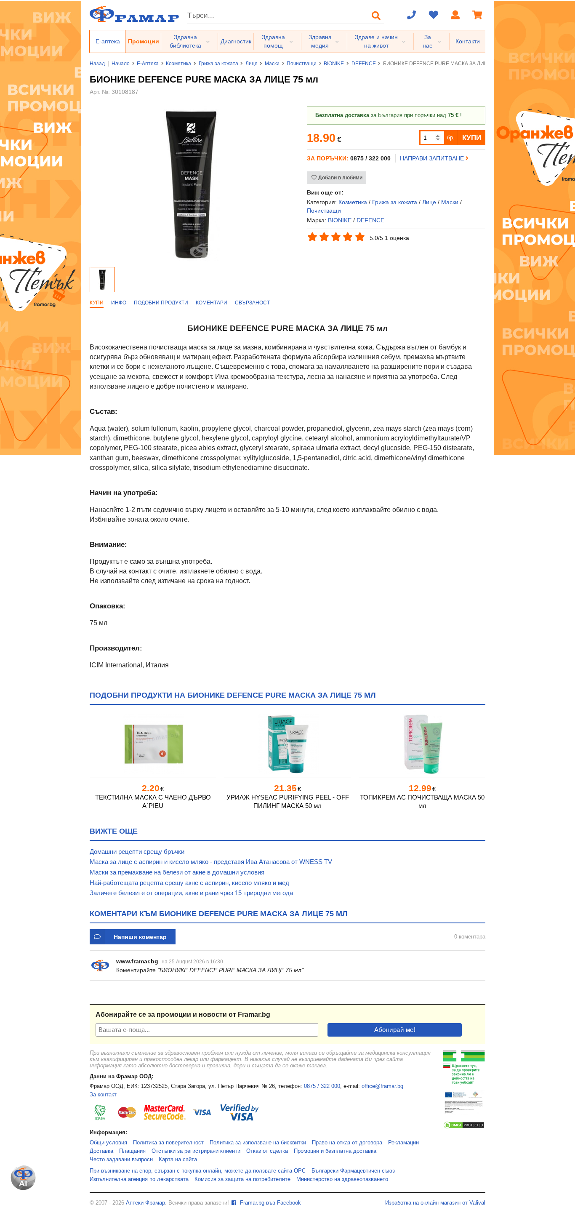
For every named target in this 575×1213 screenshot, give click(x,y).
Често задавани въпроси (121, 1159)
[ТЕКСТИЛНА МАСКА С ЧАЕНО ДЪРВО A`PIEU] (153, 744)
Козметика (178, 64)
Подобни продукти (161, 303)
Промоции (143, 41)
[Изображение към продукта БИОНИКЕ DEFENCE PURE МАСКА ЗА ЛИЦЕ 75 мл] (191, 259)
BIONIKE (334, 64)
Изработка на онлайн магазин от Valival (435, 1203)
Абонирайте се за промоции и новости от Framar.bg (183, 1014)
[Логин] (455, 16)
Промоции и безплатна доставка (335, 1151)
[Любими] (434, 16)
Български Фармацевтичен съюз (353, 1171)
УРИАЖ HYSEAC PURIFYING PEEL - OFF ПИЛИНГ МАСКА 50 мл (287, 801)
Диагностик (236, 41)
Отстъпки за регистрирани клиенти (196, 1151)
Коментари (211, 303)
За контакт (103, 1095)
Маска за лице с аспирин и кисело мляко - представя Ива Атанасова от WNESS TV (211, 861)
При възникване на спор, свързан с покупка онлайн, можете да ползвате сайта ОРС (198, 1171)
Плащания (132, 1151)
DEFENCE (363, 64)
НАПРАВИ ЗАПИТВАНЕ (433, 158)
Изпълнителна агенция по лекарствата (139, 1179)
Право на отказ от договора (347, 1143)
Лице (251, 64)
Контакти (467, 41)
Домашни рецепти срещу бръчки (137, 851)
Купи (97, 303)
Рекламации (403, 1143)
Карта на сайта (178, 1159)
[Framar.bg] (134, 15)
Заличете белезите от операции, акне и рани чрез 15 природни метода (191, 892)
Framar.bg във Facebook (269, 1203)
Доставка (101, 1151)
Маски (272, 64)
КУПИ (471, 138)
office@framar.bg (382, 1086)
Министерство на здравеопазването (342, 1179)
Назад (97, 64)
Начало (121, 64)
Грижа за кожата (218, 64)
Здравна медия (320, 41)
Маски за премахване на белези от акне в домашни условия (177, 872)
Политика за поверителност (168, 1143)
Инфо (118, 303)
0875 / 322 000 (322, 1086)
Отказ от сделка (267, 1151)
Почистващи (302, 64)
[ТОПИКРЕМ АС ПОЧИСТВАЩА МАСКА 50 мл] (422, 744)
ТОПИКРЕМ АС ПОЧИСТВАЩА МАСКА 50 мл (422, 801)
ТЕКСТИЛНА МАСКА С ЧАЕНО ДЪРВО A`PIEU (153, 801)
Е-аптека (108, 41)
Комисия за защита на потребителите (242, 1179)
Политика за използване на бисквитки (258, 1143)
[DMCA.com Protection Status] (464, 1127)
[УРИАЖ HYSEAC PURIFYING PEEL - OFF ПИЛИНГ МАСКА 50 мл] (287, 744)
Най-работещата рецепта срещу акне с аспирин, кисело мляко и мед (189, 882)
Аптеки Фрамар (145, 1203)
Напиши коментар (140, 936)
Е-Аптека (148, 64)
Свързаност (252, 303)
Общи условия (108, 1143)
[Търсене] (376, 16)
